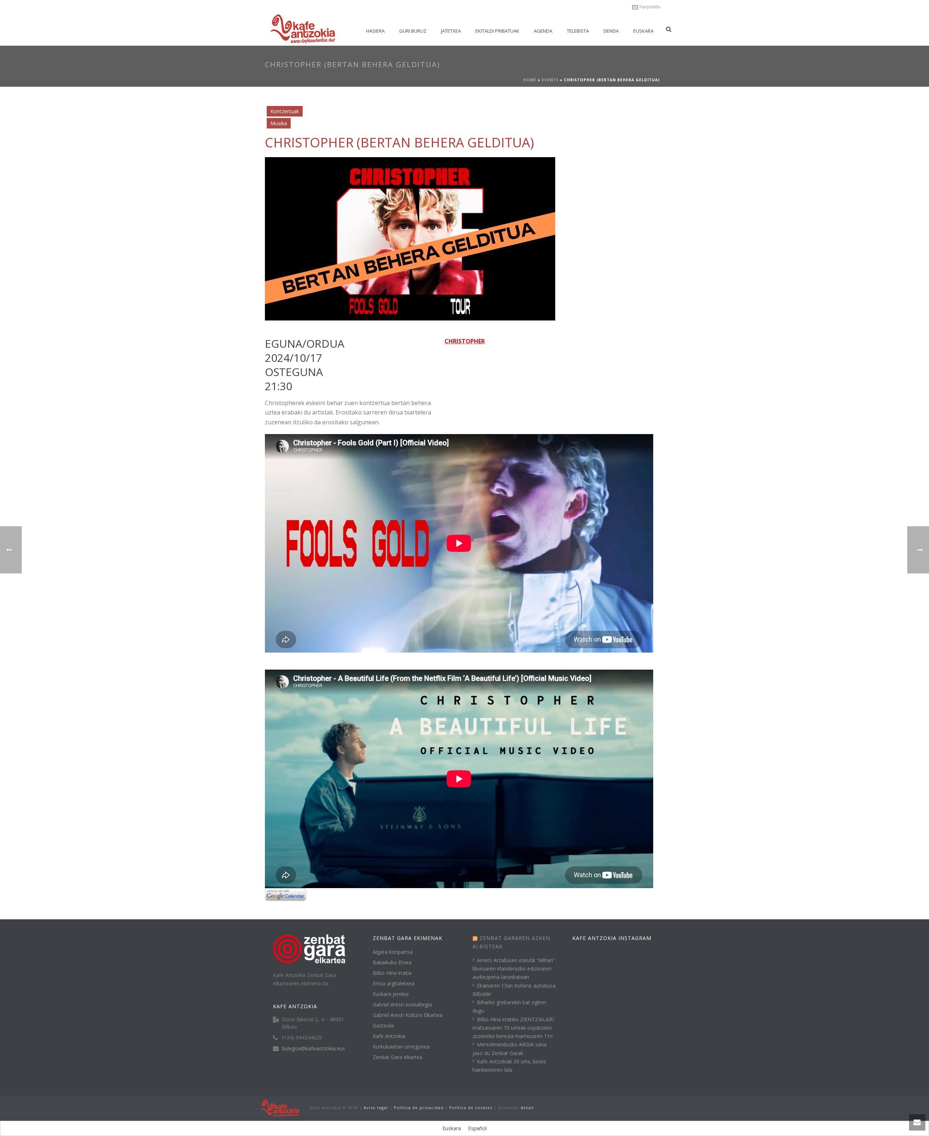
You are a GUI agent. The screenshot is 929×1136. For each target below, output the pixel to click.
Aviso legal (376, 1107)
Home (529, 79)
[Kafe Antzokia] (280, 1107)
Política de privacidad (418, 1107)
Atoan (527, 1107)
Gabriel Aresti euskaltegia (402, 1004)
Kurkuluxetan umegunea (401, 1046)
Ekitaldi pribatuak (497, 31)
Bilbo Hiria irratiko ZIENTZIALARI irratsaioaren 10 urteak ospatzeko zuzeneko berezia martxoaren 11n (513, 1027)
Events (550, 79)
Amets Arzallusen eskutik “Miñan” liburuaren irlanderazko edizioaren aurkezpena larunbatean (513, 968)
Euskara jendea (391, 994)
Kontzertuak (284, 111)
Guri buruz (412, 31)
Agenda (543, 31)
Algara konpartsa (393, 952)
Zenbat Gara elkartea (397, 1057)
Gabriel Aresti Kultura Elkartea (407, 1015)
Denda (611, 31)
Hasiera (375, 31)
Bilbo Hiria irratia (392, 973)
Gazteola (383, 1025)
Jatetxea (451, 31)
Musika (278, 123)
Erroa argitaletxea (393, 983)
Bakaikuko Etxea (392, 962)
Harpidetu (649, 7)
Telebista (578, 31)
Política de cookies (470, 1107)
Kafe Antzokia (389, 1036)
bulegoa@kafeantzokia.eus (313, 1048)
